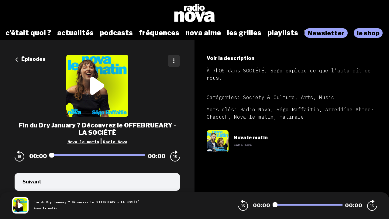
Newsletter (326, 33)
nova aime (203, 33)
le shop (368, 33)
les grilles (244, 33)
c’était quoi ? (28, 33)
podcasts (116, 33)
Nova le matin (83, 141)
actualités (75, 33)
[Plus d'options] (174, 61)
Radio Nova (115, 141)
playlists (282, 33)
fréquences (159, 33)
